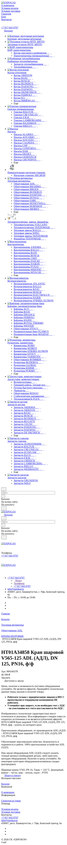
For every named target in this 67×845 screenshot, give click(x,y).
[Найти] (4, 508)
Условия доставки (10, 812)
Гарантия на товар (11, 800)
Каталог (5, 784)
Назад (18, 580)
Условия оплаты (9, 809)
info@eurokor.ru (15, 589)
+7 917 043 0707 (9, 27)
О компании (7, 792)
